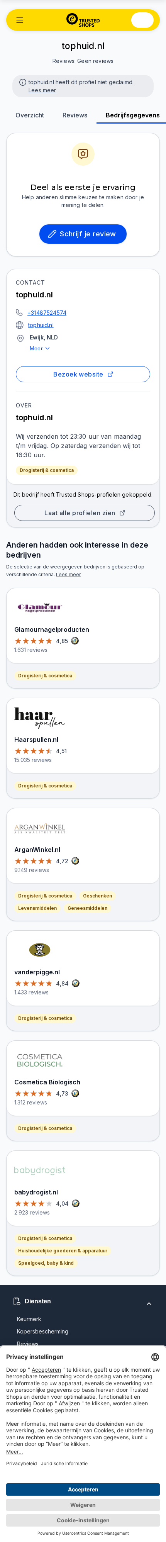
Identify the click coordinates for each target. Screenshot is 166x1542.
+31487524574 (46, 312)
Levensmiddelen (37, 908)
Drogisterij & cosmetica (47, 470)
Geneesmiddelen (87, 908)
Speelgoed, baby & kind (46, 1263)
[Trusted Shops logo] (83, 20)
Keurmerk (29, 1319)
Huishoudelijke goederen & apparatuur (62, 1251)
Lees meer (42, 90)
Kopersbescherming (42, 1331)
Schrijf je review (88, 234)
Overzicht (29, 115)
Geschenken (97, 896)
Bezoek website (78, 374)
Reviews (75, 115)
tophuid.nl (41, 325)
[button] (19, 20)
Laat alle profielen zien (79, 513)
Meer (36, 348)
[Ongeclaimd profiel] (22, 81)
